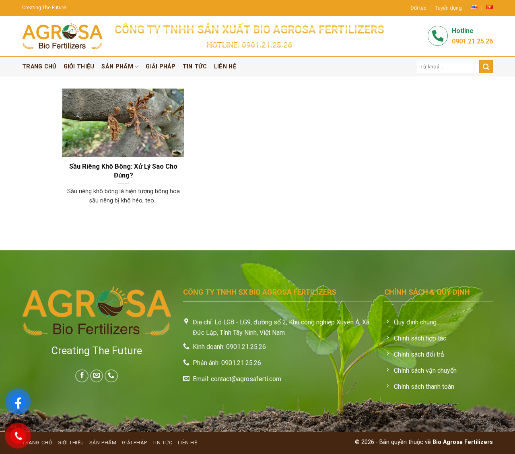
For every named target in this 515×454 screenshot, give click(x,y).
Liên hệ (225, 66)
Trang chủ (39, 66)
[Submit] (486, 66)
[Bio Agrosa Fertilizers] (62, 36)
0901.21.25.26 (267, 45)
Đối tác (418, 8)
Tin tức (195, 66)
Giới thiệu (79, 66)
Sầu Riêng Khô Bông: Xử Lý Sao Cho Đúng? (123, 171)
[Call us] (111, 376)
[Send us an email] (96, 376)
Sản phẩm (117, 66)
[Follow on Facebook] (82, 376)
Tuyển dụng (448, 8)
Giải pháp (160, 66)
